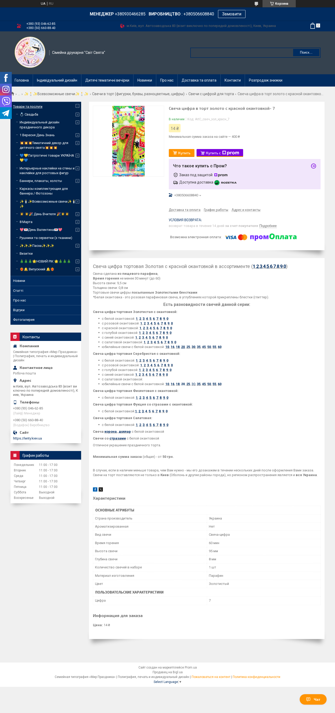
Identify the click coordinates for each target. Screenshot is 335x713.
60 (219, 347)
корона (110, 431)
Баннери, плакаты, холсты (41, 181)
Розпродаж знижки (265, 80)
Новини (19, 281)
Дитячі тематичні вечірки (107, 80)
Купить (184, 153)
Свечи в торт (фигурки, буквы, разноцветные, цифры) (138, 94)
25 (188, 347)
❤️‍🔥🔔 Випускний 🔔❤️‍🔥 (37, 269)
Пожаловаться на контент (211, 677)
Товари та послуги (27, 107)
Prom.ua (191, 667)
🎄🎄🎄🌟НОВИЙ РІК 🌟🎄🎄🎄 (45, 261)
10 (167, 347)
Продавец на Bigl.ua (168, 672)
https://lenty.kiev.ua (27, 438)
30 (193, 347)
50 (209, 347)
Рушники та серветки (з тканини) (46, 238)
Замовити (231, 14)
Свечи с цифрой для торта (211, 94)
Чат (317, 699)
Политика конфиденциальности (256, 677)
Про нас (167, 80)
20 (183, 384)
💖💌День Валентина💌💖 (41, 230)
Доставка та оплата (199, 80)
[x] (101, 490)
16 (172, 347)
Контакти (233, 80)
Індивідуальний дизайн (57, 80)
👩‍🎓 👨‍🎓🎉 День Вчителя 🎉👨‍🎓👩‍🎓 (44, 214)
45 (204, 347)
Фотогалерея (24, 320)
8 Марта (26, 222)
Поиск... (306, 52)
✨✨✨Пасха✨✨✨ (37, 246)
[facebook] (95, 490)
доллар (125, 431)
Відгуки (19, 310)
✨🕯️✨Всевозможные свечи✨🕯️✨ (56, 94)
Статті (18, 291)
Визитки (26, 253)
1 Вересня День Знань (37, 135)
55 (214, 347)
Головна (22, 80)
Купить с (213, 153)
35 (198, 347)
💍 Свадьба (29, 114)
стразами (117, 438)
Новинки (144, 80)
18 (178, 347)
